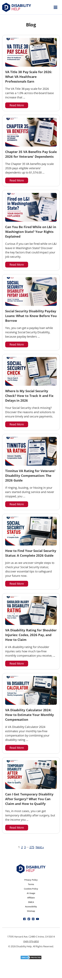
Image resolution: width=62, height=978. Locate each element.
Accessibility (31, 906)
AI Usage (31, 893)
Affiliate (31, 897)
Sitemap (31, 911)
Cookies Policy (31, 888)
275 (31, 847)
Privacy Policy (31, 879)
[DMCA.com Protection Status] (31, 958)
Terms (31, 884)
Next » (40, 847)
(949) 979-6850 (31, 941)
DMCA (31, 902)
